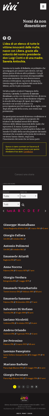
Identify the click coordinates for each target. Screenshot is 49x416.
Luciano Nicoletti (15, 319)
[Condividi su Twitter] (9, 38)
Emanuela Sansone (16, 298)
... (27, 387)
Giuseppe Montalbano (19, 224)
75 (32, 387)
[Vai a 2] (36, 386)
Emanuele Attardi (16, 256)
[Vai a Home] (16, 7)
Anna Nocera (12, 267)
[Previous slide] (3, 211)
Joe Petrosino (12, 340)
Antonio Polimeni (16, 246)
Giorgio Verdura (14, 277)
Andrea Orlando (14, 330)
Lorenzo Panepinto (16, 351)
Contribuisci (28, 151)
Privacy (24, 413)
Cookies (29, 413)
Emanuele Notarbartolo (20, 288)
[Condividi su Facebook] (4, 38)
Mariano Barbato (15, 364)
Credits (18, 413)
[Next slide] (45, 211)
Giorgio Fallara (14, 235)
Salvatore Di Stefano (18, 309)
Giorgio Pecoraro (15, 374)
